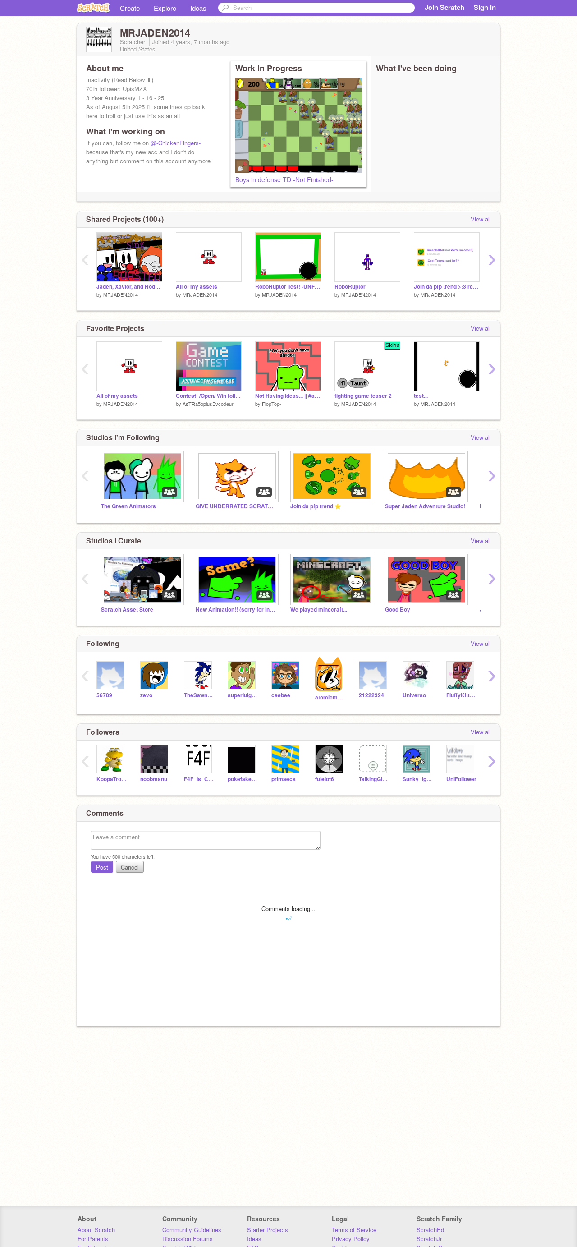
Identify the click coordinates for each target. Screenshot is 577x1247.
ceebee (280, 695)
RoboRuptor (350, 286)
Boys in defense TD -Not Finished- (284, 179)
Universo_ (416, 695)
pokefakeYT (243, 779)
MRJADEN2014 (120, 294)
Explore (165, 8)
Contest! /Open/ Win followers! (209, 396)
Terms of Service (354, 1229)
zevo (146, 695)
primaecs (283, 779)
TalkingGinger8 (374, 779)
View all (481, 219)
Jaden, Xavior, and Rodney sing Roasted (129, 286)
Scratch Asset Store (127, 609)
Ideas (198, 8)
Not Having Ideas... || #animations (288, 396)
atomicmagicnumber (330, 697)
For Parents (93, 1238)
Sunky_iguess (418, 779)
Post (102, 867)
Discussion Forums (187, 1238)
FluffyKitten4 (461, 695)
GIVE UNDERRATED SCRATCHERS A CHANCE (236, 506)
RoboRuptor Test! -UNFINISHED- (288, 286)
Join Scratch (444, 7)
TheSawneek (199, 695)
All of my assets (196, 286)
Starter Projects (267, 1229)
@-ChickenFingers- (176, 142)
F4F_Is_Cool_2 (199, 779)
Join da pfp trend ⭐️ (315, 506)
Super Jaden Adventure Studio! (425, 506)
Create (130, 8)
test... (421, 396)
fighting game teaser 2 (363, 396)
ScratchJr (429, 1238)
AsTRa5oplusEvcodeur (208, 403)
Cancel (130, 867)
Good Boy (397, 609)
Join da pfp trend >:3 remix (447, 286)
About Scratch (96, 1229)
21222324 (371, 695)
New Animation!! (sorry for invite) (236, 609)
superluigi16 (243, 695)
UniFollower (461, 779)
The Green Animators (128, 506)
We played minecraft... (318, 609)
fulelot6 (324, 779)
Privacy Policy (351, 1238)
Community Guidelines (191, 1229)
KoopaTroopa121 (111, 779)
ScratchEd (430, 1229)
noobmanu (153, 779)
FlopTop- (271, 403)
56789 (104, 695)
